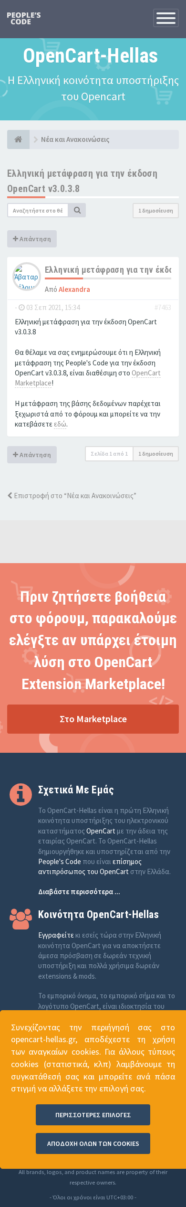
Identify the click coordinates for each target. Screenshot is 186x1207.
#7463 (163, 307)
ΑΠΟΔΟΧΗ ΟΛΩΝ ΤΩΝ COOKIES (93, 1143)
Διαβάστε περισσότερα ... (79, 891)
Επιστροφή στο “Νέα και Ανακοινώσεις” (74, 495)
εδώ (60, 423)
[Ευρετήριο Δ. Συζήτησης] (18, 139)
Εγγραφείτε (56, 935)
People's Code (59, 861)
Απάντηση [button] (34, 239)
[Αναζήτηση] (77, 210)
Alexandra (74, 289)
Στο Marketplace (93, 719)
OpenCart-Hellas (90, 55)
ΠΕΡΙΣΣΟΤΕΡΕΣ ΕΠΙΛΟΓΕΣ (93, 1115)
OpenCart (100, 830)
